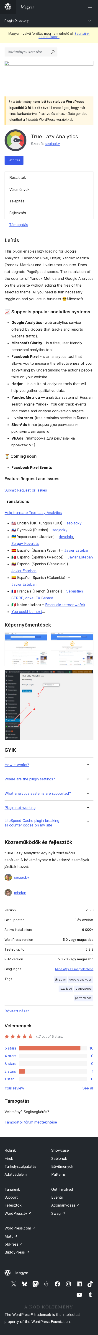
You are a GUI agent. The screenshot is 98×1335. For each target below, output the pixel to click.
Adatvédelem (16, 1174)
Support (11, 1197)
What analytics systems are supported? (38, 793)
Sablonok (59, 1158)
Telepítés (16, 201)
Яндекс (60, 979)
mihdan (20, 892)
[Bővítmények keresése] (52, 52)
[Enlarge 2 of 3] (87, 638)
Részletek (17, 177)
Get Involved (62, 1189)
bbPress (14, 1244)
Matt (11, 1236)
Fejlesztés (17, 213)
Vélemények (19, 189)
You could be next (26, 611)
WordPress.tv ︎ (18, 1213)
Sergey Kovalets (25, 543)
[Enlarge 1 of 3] (41, 638)
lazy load (66, 988)
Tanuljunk (12, 1189)
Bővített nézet (17, 1011)
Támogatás (18, 224)
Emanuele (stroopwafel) (65, 604)
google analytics (80, 979)
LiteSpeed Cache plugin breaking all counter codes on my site (32, 823)
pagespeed (84, 988)
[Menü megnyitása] (90, 7)
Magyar (21, 1273)
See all (88, 1088)
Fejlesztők (13, 1205)
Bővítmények (62, 1166)
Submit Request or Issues (26, 490)
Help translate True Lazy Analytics (33, 512)
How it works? (17, 765)
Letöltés (14, 160)
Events (57, 1197)
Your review (14, 1088)
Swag (58, 1213)
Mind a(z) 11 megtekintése (74, 969)
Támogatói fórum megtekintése (31, 1122)
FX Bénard (44, 598)
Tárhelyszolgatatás (20, 1166)
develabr (66, 536)
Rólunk (10, 1150)
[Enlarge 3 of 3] (87, 676)
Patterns (58, 1174)
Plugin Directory (17, 20)
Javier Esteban (76, 550)
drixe (29, 598)
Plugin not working (20, 808)
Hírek (9, 1158)
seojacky (52, 143)
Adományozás (65, 1205)
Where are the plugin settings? (30, 779)
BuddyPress (17, 1252)
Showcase (60, 1150)
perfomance (83, 998)
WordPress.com (20, 1228)
